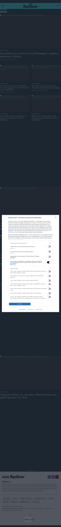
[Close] (56, 217)
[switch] (49, 246)
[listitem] (30, 243)
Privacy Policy (39, 309)
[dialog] (30, 263)
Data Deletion (22, 309)
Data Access (30, 309)
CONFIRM (20, 304)
